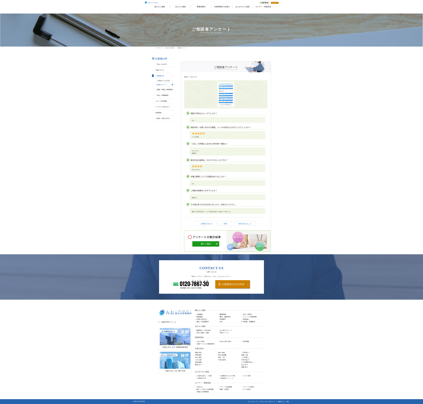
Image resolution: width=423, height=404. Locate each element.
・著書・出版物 (223, 389)
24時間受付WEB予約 (233, 284)
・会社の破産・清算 (202, 333)
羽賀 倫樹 (198, 362)
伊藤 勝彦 (198, 355)
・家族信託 (245, 319)
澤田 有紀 (198, 352)
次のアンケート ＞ (244, 223)
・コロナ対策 (245, 376)
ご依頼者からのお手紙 (163, 81)
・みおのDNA (200, 341)
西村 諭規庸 (222, 355)
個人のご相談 (159, 7)
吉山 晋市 (198, 357)
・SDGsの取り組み (224, 341)
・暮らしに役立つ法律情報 (204, 389)
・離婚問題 (222, 314)
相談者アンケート (161, 85)
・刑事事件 (222, 319)
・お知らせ (199, 387)
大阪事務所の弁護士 (222, 7)
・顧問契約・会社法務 (202, 330)
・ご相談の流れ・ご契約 (203, 376)
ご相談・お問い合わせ (163, 118)
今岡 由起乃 (222, 360)
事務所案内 (201, 7)
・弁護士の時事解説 (202, 392)
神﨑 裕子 (244, 367)
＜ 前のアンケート (206, 223)
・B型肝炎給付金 (201, 319)
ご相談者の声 (160, 76)
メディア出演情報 (161, 101)
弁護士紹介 (199, 348)
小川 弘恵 (198, 360)
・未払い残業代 (246, 314)
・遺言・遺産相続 (224, 317)
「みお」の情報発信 (162, 95)
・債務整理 (199, 317)
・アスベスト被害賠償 (249, 317)
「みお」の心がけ (161, 64)
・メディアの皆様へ (248, 387)
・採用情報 (245, 341)
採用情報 (158, 113)
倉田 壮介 (198, 364)
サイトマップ (252, 401)
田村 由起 (221, 352)
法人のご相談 (180, 7)
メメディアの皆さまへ (163, 107)
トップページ (158, 48)
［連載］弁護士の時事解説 (164, 89)
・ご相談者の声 (200, 378)
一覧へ (225, 223)
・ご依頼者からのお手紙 (226, 376)
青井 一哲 (221, 357)
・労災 (220, 321)
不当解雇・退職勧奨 (248, 321)
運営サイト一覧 (283, 401)
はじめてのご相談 (243, 7)
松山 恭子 (244, 364)
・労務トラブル (223, 333)
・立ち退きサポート (225, 330)
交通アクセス (160, 70)
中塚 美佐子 (245, 360)
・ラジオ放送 (245, 389)
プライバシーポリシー (267, 401)
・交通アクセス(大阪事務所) (205, 344)
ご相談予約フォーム (168, 322)
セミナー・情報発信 (263, 7)
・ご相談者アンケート (225, 378)
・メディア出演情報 (225, 387)
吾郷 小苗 (244, 355)
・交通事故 (199, 314)
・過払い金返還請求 (202, 321)
